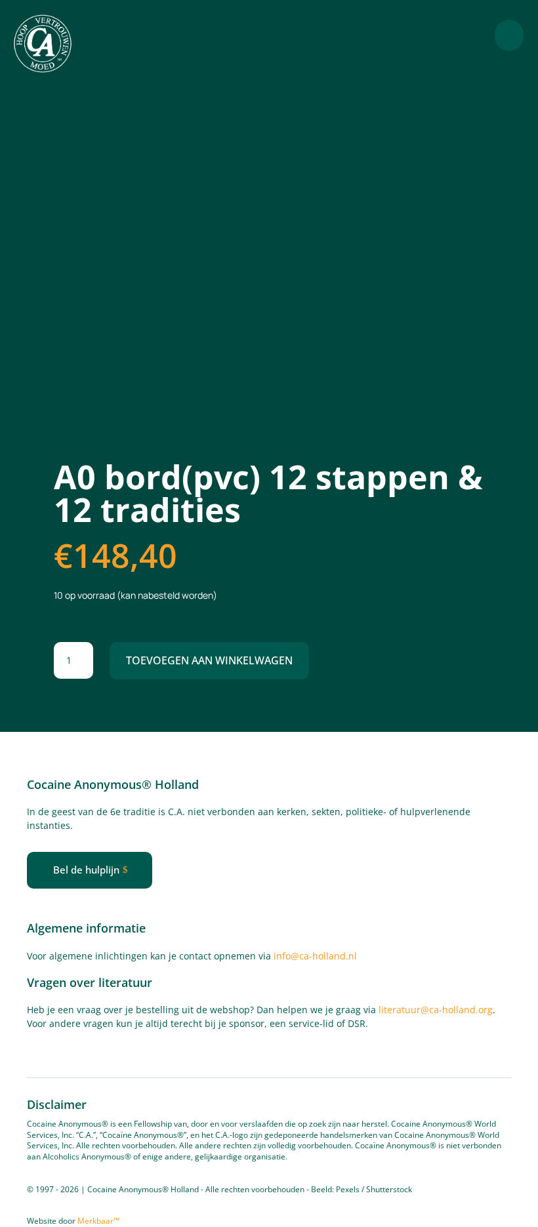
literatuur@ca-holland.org (436, 1009)
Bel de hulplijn (86, 869)
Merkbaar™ (98, 1220)
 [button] (509, 35)
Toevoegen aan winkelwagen (209, 660)
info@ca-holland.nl (315, 956)
